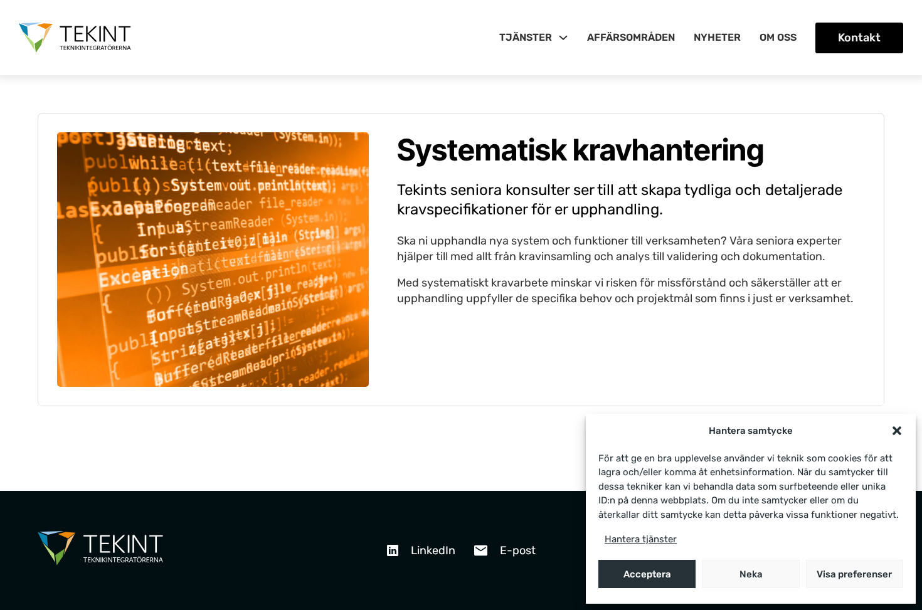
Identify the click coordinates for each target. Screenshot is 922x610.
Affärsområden (631, 37)
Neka (751, 574)
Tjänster (525, 37)
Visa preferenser (854, 574)
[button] (897, 430)
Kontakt (859, 38)
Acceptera (647, 574)
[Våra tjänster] (563, 38)
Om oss (778, 37)
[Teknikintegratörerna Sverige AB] (100, 550)
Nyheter (717, 37)
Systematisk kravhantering (580, 149)
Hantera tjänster (641, 539)
